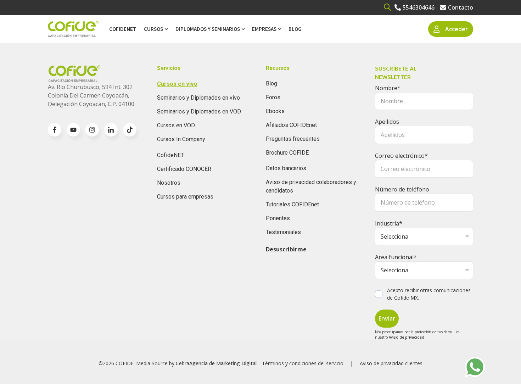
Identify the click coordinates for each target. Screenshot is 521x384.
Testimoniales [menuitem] (283, 232)
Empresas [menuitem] (264, 29)
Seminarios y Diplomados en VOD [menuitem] (199, 111)
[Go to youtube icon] (73, 130)
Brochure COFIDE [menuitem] (287, 152)
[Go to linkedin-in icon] (111, 130)
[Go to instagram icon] (92, 130)
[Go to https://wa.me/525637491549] (475, 367)
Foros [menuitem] (273, 97)
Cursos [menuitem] (153, 29)
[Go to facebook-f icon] (54, 130)
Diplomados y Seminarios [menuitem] (207, 29)
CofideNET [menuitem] (170, 155)
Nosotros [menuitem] (168, 182)
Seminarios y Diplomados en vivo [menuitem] (198, 97)
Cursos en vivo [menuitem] (177, 83)
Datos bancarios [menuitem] (286, 168)
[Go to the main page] (73, 29)
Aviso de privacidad (406, 337)
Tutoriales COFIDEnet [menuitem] (292, 204)
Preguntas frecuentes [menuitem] (293, 138)
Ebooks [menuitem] (275, 111)
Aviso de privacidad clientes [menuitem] (391, 363)
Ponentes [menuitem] (278, 218)
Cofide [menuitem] (122, 29)
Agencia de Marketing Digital (223, 363)
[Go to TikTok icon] (129, 130)
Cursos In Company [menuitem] (181, 139)
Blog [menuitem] (295, 29)
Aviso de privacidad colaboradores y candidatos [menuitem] (311, 186)
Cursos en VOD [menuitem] (176, 125)
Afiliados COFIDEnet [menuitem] (291, 125)
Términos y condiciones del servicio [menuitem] (302, 363)
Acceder (456, 29)
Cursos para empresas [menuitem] (185, 196)
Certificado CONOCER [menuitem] (184, 169)
